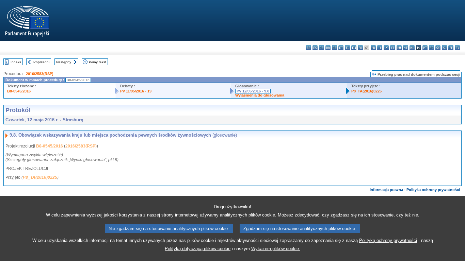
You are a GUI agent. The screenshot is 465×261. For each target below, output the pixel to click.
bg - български (308, 47)
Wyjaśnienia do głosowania (259, 95)
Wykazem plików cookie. (275, 248)
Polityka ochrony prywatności (433, 190)
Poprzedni (41, 62)
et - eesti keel (340, 47)
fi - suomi (450, 47)
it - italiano (379, 47)
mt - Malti (405, 47)
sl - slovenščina (444, 47)
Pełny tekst (97, 62)
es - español (315, 47)
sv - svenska (457, 47)
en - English (353, 47)
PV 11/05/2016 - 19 (135, 91)
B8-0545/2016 (19, 91)
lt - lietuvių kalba (392, 47)
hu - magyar (399, 47)
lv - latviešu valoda (386, 47)
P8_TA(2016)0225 (366, 91)
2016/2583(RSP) (39, 74)
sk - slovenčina (437, 47)
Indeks (16, 62)
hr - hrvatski (373, 47)
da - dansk (328, 47)
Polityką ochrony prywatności (388, 240)
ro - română (431, 47)
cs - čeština (321, 47)
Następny (63, 62)
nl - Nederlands (412, 47)
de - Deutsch (334, 47)
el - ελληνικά (347, 47)
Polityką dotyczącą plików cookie (197, 248)
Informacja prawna (386, 190)
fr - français (360, 47)
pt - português (425, 47)
